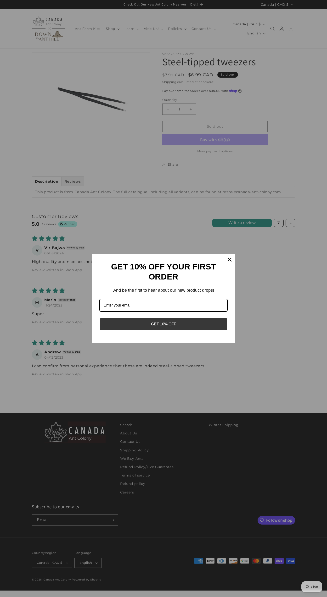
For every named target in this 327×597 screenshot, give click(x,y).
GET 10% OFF (163, 324)
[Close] (229, 259)
